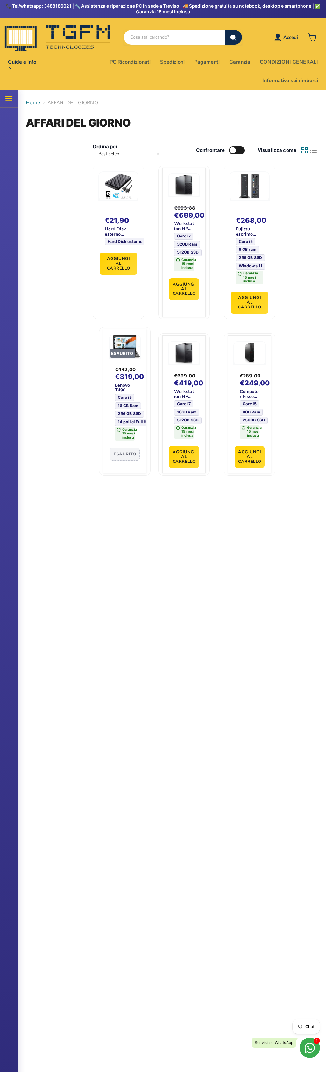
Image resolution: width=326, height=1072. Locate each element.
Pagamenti (207, 62)
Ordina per (105, 147)
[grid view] (304, 150)
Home (33, 102)
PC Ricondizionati (130, 62)
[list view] (313, 150)
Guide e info (22, 62)
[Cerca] (233, 37)
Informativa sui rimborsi (290, 80)
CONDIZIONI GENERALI (289, 62)
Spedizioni (172, 62)
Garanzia (239, 62)
